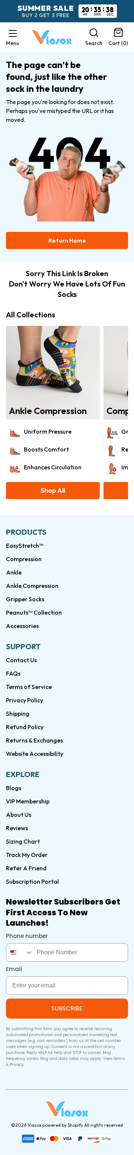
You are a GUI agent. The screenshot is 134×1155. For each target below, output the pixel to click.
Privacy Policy (24, 700)
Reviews (17, 828)
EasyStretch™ (24, 545)
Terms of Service (29, 686)
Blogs (13, 788)
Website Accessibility (34, 753)
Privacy (17, 1064)
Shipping (17, 713)
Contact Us (21, 660)
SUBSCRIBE (67, 1008)
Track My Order (27, 854)
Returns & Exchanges (34, 740)
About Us (18, 814)
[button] (12, 37)
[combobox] (19, 952)
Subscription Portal (32, 881)
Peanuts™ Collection (34, 612)
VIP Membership (28, 801)
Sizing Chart (23, 841)
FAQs (13, 673)
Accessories (22, 626)
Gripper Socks (25, 599)
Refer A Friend (26, 868)
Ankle (14, 572)
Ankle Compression (32, 585)
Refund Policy (25, 727)
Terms (119, 1058)
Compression (24, 559)
